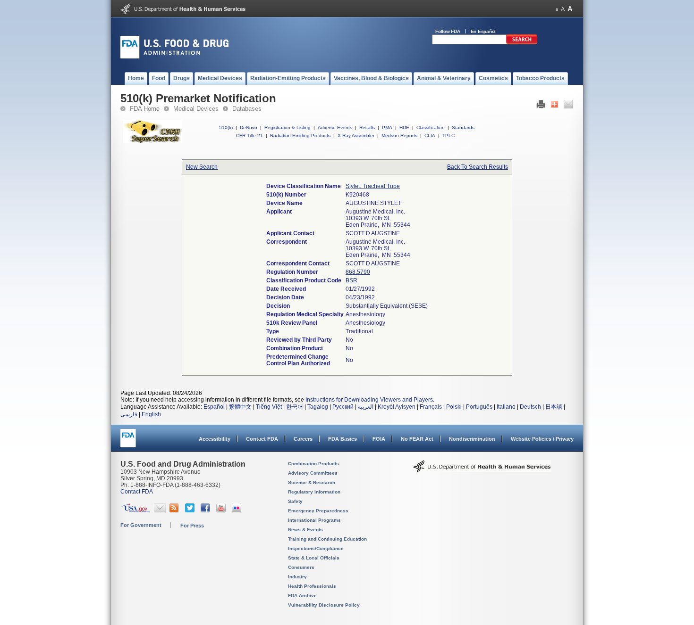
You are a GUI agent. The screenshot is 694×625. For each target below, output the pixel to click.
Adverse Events (335, 127)
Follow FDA (447, 31)
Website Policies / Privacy (542, 439)
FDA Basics (342, 439)
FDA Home (145, 108)
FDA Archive (302, 595)
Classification (430, 127)
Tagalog (317, 406)
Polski (454, 406)
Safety (295, 501)
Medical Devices (196, 108)
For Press (192, 525)
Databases (247, 108)
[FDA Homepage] (128, 442)
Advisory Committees (313, 473)
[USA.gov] (135, 510)
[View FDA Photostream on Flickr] (238, 510)
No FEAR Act (417, 439)
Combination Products (313, 463)
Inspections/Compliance (316, 548)
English (151, 414)
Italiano (506, 406)
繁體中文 (240, 406)
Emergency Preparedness (318, 510)
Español (214, 406)
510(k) (226, 127)
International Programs (314, 520)
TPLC (448, 135)
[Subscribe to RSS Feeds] (175, 510)
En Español (483, 31)
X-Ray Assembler (356, 135)
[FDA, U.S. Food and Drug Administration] (174, 56)
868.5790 (358, 272)
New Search (202, 167)
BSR (351, 280)
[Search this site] (521, 42)
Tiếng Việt (269, 406)
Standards (463, 127)
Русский (343, 406)
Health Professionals (312, 586)
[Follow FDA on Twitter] (191, 510)
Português (479, 406)
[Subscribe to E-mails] (160, 510)
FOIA (378, 439)
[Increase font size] (570, 8)
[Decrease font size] (557, 8)
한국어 (294, 406)
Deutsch (530, 406)
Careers (303, 439)
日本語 (553, 406)
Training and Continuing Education (327, 539)
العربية (365, 406)
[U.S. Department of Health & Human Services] (482, 469)
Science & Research (311, 482)
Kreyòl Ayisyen (396, 406)
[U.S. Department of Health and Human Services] (182, 12)
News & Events (305, 529)
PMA (387, 127)
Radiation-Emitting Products (300, 135)
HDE (404, 127)
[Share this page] (554, 106)
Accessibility (214, 439)
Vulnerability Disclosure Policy (324, 605)
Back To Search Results (477, 167)
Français (431, 406)
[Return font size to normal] (563, 8)
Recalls (367, 127)
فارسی (128, 414)
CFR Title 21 (249, 135)
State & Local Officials (313, 557)
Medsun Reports (399, 135)
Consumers (301, 567)
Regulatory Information (314, 491)
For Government (140, 525)
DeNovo (248, 127)
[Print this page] (540, 106)
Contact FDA (262, 439)
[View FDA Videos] (222, 510)
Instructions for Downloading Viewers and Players (369, 399)
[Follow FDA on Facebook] (206, 510)
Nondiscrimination (472, 439)
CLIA (429, 135)
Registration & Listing (287, 127)
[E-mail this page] (568, 106)
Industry (297, 576)
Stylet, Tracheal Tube (373, 186)
